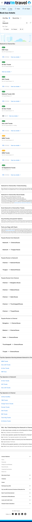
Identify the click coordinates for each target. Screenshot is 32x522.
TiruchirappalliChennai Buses (13, 344)
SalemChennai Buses (10, 337)
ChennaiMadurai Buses (11, 290)
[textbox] (15, 23)
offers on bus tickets (10, 230)
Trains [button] (18, 8)
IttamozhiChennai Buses (11, 242)
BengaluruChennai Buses (12, 323)
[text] (3, 9)
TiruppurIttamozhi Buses (11, 269)
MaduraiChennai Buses (11, 330)
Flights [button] (4, 8)
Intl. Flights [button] (27, 8)
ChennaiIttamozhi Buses (11, 262)
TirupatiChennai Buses (11, 351)
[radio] (7, 18)
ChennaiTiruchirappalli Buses (13, 304)
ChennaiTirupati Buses (11, 311)
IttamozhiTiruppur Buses (11, 249)
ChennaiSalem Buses (10, 297)
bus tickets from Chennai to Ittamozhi (22, 202)
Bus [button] (11, 8)
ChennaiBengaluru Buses (12, 282)
